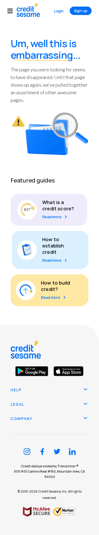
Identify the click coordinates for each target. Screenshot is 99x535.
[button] (12, 11)
